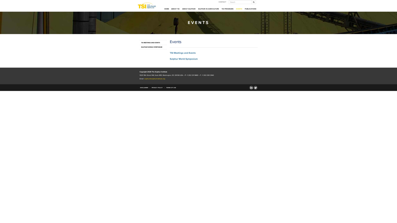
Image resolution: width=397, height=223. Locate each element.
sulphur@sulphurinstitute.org (154, 79)
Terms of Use (171, 87)
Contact (222, 2)
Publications (250, 9)
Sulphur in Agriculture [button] (208, 9)
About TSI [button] (175, 9)
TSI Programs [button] (227, 9)
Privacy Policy (157, 87)
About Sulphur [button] (189, 9)
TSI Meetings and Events (150, 43)
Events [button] (239, 9)
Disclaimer (144, 87)
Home (166, 9)
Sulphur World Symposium (151, 47)
